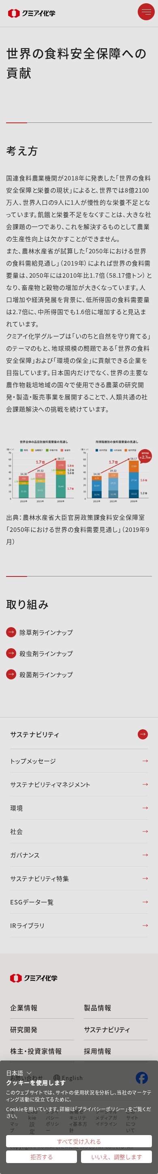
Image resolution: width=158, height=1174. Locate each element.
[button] (19, 1073)
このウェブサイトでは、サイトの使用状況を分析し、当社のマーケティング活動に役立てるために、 (79, 1096)
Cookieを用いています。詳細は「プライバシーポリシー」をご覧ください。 (78, 1112)
